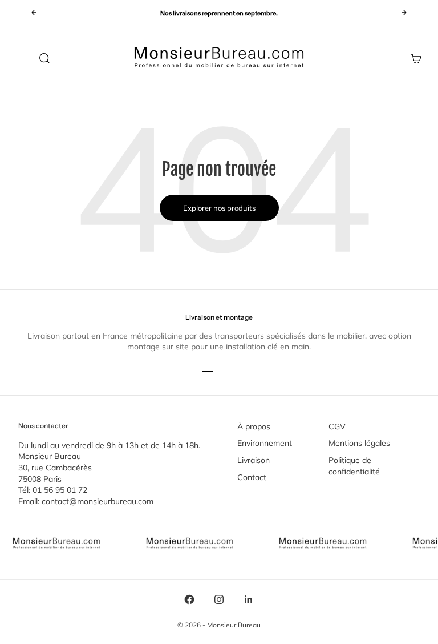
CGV (337, 426)
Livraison (253, 460)
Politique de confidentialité (354, 466)
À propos (253, 426)
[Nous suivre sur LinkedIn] (248, 599)
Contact (251, 477)
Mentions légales (359, 443)
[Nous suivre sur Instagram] (219, 599)
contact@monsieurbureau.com (97, 501)
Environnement (264, 443)
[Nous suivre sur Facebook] (189, 599)
